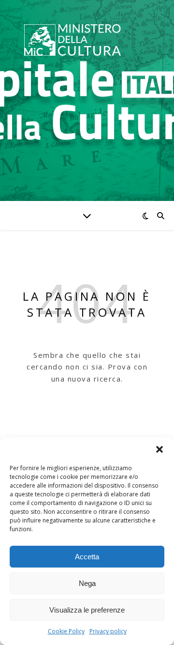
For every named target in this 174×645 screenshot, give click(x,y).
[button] (159, 449)
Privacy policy (108, 631)
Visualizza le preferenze (87, 610)
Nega (87, 583)
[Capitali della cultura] (72, 40)
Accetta (87, 557)
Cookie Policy (66, 631)
